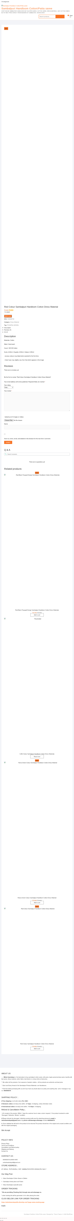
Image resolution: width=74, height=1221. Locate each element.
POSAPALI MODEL (13, 325)
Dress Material (14, 322)
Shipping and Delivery (7, 1149)
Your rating (7, 385)
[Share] (4, 1218)
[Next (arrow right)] (2, 1220)
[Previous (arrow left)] (0, 1220)
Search (60, 16)
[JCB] (28, 1134)
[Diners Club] (17, 1134)
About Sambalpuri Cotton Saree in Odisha (15, 1178)
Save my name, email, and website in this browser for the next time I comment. (27, 438)
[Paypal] (13, 1134)
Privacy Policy (5, 1143)
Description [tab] (7, 328)
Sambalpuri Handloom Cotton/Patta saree (26, 8)
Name (6, 424)
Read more (37, 756)
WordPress (70, 1214)
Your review (8, 391)
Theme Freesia (58, 1214)
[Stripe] (24, 1134)
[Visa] (10, 1134)
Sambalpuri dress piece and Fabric (13, 1181)
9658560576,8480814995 (10, 1159)
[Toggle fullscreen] (2, 1218)
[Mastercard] (6, 1134)
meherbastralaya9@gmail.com (11, 1162)
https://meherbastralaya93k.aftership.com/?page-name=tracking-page (22, 1202)
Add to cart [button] (37, 615)
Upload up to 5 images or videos (14, 417)
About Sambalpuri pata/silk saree (12, 1185)
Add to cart (8, 316)
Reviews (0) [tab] (7, 330)
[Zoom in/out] (0, 1218)
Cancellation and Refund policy (10, 1147)
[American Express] (2, 1134)
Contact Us (4, 1151)
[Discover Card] (20, 1134)
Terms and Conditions (7, 1145)
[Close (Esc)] (6, 1218)
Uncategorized (5, 1)
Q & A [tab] (6, 332)
